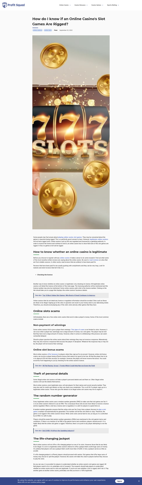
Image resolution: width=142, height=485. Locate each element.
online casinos (37, 30)
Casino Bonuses (79, 5)
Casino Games (96, 5)
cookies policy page (37, 482)
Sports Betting (112, 5)
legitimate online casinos (99, 239)
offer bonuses (52, 354)
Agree (119, 481)
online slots (47, 30)
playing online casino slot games (70, 237)
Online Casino (64, 5)
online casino (65, 258)
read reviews (94, 260)
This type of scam (77, 330)
